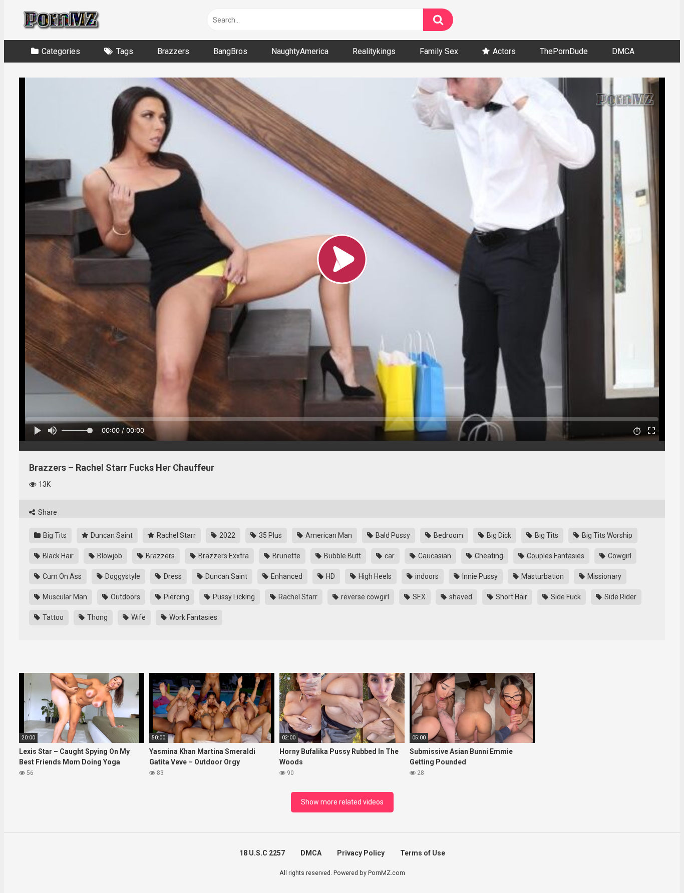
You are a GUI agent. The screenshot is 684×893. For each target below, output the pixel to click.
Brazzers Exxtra (223, 556)
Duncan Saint (111, 535)
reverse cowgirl (364, 597)
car (389, 556)
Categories (61, 51)
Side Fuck (565, 597)
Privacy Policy (361, 853)
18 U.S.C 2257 (262, 853)
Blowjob (109, 556)
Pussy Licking (233, 597)
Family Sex (439, 51)
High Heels (374, 576)
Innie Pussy (479, 576)
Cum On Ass (61, 576)
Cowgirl (618, 556)
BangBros (230, 51)
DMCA (623, 51)
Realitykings (374, 51)
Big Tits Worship (606, 535)
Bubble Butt (341, 556)
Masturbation (542, 576)
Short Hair (510, 597)
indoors (426, 576)
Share (47, 512)
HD (329, 576)
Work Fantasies (192, 617)
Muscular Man (64, 597)
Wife (138, 617)
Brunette (285, 556)
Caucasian (434, 556)
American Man (328, 535)
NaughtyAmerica (299, 51)
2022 (226, 535)
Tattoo (52, 617)
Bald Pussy (392, 535)
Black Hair (57, 556)
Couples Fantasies (554, 556)
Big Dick (498, 535)
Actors (504, 51)
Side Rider (619, 597)
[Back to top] (650, 862)
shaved (460, 597)
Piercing (175, 597)
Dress (172, 576)
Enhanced (285, 576)
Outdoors (124, 597)
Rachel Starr (175, 535)
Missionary (603, 576)
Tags (124, 51)
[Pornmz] (60, 20)
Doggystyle (122, 576)
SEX (418, 597)
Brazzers (173, 51)
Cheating (488, 556)
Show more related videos (342, 802)
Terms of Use (422, 853)
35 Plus (269, 535)
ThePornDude (564, 51)
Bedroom (447, 535)
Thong (97, 617)
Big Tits (54, 535)
